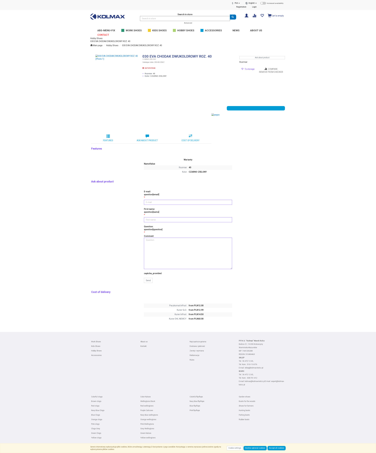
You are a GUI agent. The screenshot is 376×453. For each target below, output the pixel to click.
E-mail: (151, 193)
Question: (153, 228)
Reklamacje (194, 355)
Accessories (96, 355)
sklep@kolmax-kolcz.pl (254, 368)
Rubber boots (244, 419)
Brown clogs (96, 401)
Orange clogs (96, 419)
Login (254, 7)
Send (148, 280)
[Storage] (262, 15)
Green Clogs (96, 433)
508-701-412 (252, 378)
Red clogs (95, 406)
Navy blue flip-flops (197, 401)
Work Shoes (96, 342)
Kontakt (143, 346)
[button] (252, 3)
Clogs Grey (95, 429)
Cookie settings (234, 448)
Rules (192, 360)
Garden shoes (244, 397)
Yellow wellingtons (148, 438)
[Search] (233, 17)
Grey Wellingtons (147, 429)
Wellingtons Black (147, 401)
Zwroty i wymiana (197, 351)
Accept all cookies (276, 448)
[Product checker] (254, 15)
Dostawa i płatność (197, 346)
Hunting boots (244, 410)
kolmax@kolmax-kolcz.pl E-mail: (258, 381)
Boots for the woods (247, 401)
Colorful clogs (97, 397)
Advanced (188, 23)
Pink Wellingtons (147, 424)
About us (144, 342)
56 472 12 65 (247, 361)
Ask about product (262, 58)
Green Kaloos (145, 433)
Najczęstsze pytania (198, 342)
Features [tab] (108, 140)
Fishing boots (244, 415)
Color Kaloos (145, 397)
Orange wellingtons (148, 419)
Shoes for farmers (246, 406)
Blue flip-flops (195, 406)
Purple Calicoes (146, 410)
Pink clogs (95, 424)
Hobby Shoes (112, 45)
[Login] (246, 15)
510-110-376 (252, 364)
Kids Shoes (95, 346)
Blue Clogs (95, 415)
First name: (151, 210)
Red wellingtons (146, 406)
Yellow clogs (96, 438)
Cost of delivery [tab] (190, 140)
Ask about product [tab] (147, 140)
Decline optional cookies (255, 448)
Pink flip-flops (195, 410)
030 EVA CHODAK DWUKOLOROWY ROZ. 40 (142, 45)
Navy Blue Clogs (97, 410)
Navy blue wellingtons (149, 415)
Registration (241, 7)
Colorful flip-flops (196, 397)
